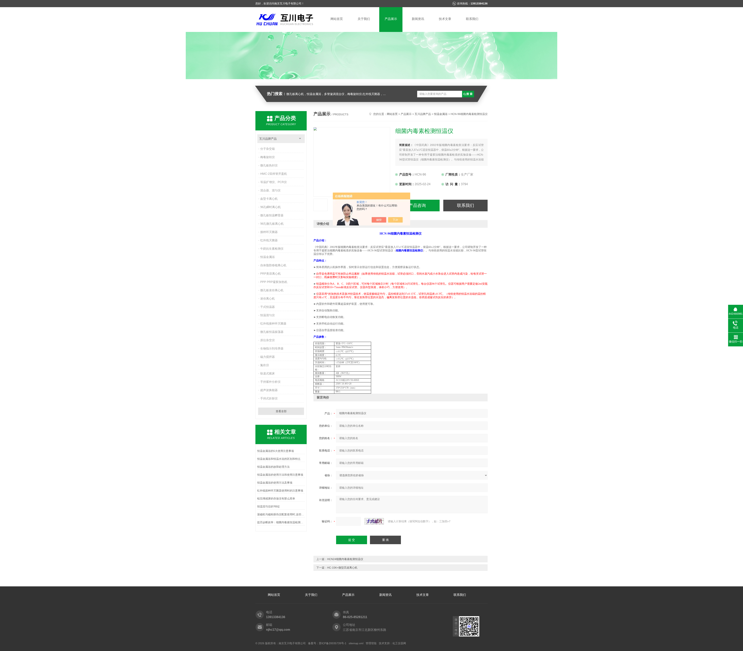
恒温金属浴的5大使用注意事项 (275, 450)
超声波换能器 (269, 390)
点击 (300, 138)
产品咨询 (417, 205)
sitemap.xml (356, 643)
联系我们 (472, 19)
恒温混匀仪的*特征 (268, 506)
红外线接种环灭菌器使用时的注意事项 (280, 490)
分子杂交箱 (267, 148)
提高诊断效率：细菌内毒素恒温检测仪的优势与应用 (281, 522)
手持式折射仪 (269, 398)
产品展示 (391, 19)
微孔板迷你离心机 (271, 290)
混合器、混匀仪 (270, 190)
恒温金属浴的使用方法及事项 (274, 482)
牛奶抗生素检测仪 (271, 248)
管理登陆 (371, 643)
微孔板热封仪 (269, 165)
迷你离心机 (267, 298)
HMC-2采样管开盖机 (273, 173)
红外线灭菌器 (269, 240)
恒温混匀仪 (267, 315)
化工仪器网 (399, 643)
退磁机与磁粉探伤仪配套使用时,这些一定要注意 (281, 514)
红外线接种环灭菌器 (273, 323)
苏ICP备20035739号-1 (332, 643)
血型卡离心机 (269, 198)
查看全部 (281, 411)
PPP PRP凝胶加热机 (273, 282)
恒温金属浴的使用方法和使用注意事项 (280, 474)
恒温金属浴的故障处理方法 (273, 466)
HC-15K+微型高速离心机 (342, 567)
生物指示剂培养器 (271, 348)
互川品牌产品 (268, 138)
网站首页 (336, 19)
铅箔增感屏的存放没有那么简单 (276, 498)
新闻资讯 (418, 19)
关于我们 (364, 19)
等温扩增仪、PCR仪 (273, 182)
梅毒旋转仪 (267, 157)
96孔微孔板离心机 (272, 223)
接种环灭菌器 (269, 232)
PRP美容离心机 (270, 273)
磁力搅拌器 (267, 356)
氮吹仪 (264, 365)
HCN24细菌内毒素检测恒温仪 (345, 559)
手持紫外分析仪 (270, 381)
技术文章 (445, 19)
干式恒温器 (267, 306)
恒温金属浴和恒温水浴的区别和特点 (278, 458)
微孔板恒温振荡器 (271, 331)
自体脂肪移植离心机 (273, 265)
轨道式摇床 (267, 373)
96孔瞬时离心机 (270, 207)
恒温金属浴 (267, 257)
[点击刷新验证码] (374, 521)
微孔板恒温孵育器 (271, 215)
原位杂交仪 (267, 340)
